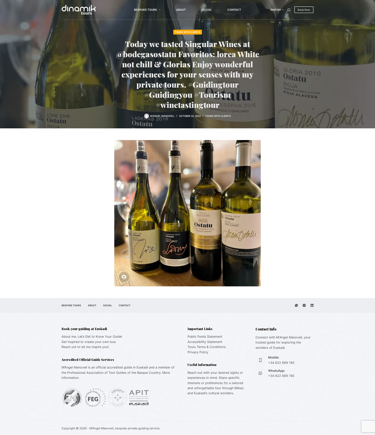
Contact (234, 9)
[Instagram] (304, 305)
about (181, 9)
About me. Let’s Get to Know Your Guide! (92, 336)
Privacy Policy (198, 352)
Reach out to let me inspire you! (85, 347)
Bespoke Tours (145, 9)
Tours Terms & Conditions (207, 347)
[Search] (289, 9)
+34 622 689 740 (281, 363)
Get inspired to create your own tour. (89, 342)
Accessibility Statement (205, 342)
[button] (277, 10)
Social (206, 9)
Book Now (304, 9)
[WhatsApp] (296, 305)
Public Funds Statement (205, 336)
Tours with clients (187, 32)
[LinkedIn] (312, 305)
